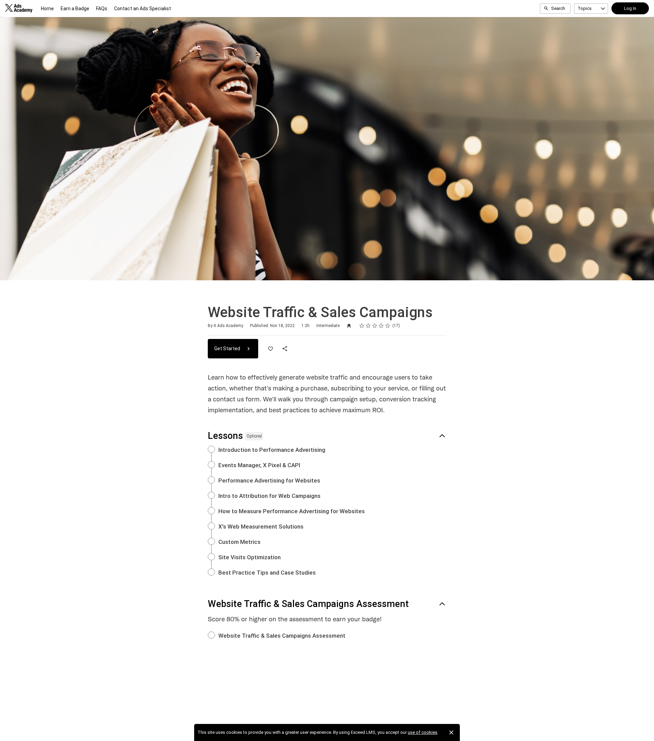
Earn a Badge (75, 8)
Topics (585, 8)
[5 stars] (388, 326)
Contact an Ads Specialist (142, 8)
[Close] (451, 732)
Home (47, 8)
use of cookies (422, 732)
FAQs (101, 8)
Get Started (227, 348)
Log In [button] (630, 8)
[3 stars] (375, 326)
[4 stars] (381, 326)
